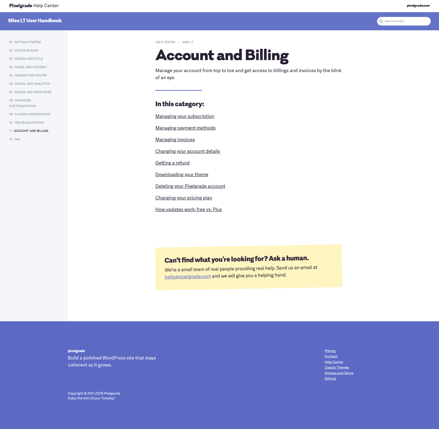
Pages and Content (31, 67)
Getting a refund (172, 163)
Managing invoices (175, 140)
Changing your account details (187, 151)
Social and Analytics (32, 84)
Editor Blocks (26, 50)
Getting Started (27, 42)
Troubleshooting (29, 123)
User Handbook (35, 20)
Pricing (330, 351)
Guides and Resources (33, 92)
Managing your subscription (184, 116)
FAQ (17, 139)
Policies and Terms (339, 373)
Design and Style (29, 59)
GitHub (330, 379)
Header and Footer (31, 75)
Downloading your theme (181, 174)
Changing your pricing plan (183, 198)
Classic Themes (337, 368)
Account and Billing (31, 131)
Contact (331, 356)
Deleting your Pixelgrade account (190, 186)
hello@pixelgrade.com (188, 277)
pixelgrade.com (418, 6)
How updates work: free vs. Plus (188, 209)
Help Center (34, 6)
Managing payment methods (185, 128)
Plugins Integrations (32, 114)
